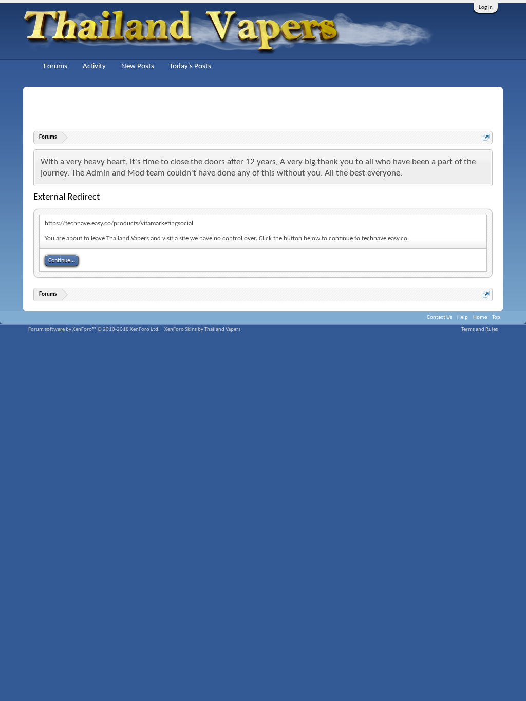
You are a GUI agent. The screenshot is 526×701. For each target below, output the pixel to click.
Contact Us (439, 317)
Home (480, 317)
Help (462, 317)
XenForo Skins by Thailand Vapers (202, 330)
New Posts (137, 66)
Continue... (61, 261)
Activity (94, 66)
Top (496, 317)
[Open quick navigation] (486, 137)
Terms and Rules (479, 330)
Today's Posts (190, 66)
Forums (55, 66)
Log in (486, 7)
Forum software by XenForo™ (94, 330)
